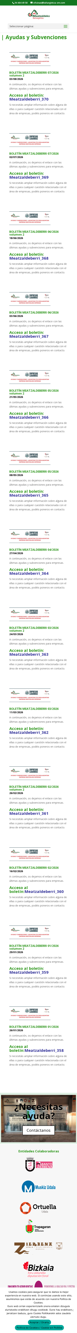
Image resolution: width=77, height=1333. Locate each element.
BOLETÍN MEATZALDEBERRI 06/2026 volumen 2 (34, 233)
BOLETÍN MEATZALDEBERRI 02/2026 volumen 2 (34, 788)
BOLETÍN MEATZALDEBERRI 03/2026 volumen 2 (34, 629)
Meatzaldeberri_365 (29, 495)
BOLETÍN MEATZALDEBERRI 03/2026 (34, 709)
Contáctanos (38, 1130)
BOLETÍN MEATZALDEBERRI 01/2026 (34, 1027)
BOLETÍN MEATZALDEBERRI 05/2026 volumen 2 (34, 392)
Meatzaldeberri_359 (29, 972)
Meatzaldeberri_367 (29, 336)
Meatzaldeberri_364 (29, 573)
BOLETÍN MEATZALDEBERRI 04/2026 (34, 550)
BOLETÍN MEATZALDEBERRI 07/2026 (34, 154)
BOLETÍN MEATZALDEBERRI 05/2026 (34, 472)
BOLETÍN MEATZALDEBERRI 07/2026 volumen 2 (34, 74)
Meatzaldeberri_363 (29, 654)
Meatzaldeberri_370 (29, 99)
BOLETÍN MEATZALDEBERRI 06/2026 (34, 312)
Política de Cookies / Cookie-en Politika (39, 1327)
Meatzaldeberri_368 (29, 258)
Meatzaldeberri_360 (44, 891)
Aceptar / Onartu (39, 1322)
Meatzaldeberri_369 (29, 177)
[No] (72, 1310)
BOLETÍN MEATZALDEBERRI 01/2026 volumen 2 (34, 947)
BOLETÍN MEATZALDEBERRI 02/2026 (34, 868)
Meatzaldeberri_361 (29, 813)
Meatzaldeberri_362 (29, 732)
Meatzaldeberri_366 (29, 417)
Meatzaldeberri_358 (44, 1050)
